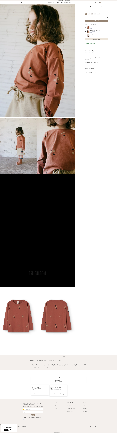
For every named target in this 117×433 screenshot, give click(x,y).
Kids (56, 407)
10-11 (98, 13)
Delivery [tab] (52, 356)
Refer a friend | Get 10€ (71, 408)
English (18, 426)
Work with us (85, 411)
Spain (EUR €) (24, 426)
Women (56, 404)
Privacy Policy (40, 418)
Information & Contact (70, 404)
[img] (34, 386)
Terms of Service (55, 432)
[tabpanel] (58, 364)
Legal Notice (58, 432)
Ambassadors (85, 408)
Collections (57, 410)
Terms (23, 419)
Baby (56, 408)
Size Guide (69, 407)
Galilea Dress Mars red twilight (94, 34)
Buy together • (96, 39)
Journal (84, 410)
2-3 (85, 13)
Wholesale (84, 407)
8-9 (95, 13)
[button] (50, 2)
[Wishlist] (98, 2)
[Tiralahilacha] (20, 2)
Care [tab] (60, 356)
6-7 (92, 13)
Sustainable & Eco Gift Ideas (72, 410)
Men (56, 405)
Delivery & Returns (70, 405)
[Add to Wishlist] (107, 18)
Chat (95, 72)
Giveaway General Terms (71, 411)
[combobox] (24, 409)
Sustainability (85, 404)
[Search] (93, 2)
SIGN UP (32, 415)
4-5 (89, 13)
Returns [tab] (57, 356)
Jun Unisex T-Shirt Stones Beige (95, 30)
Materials (84, 405)
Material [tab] (64, 356)
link (47, 367)
